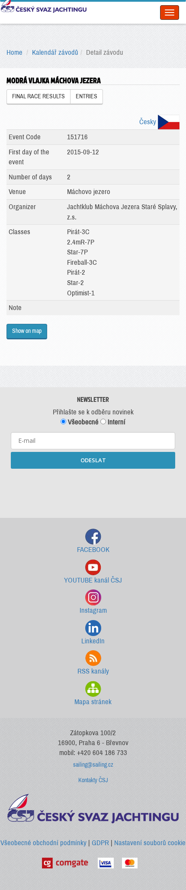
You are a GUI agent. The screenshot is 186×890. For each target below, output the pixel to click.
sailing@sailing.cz (93, 765)
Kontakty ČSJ (93, 780)
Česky (148, 121)
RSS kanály (93, 671)
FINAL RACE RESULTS (38, 96)
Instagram (93, 610)
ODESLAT (93, 460)
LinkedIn (93, 641)
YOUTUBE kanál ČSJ (93, 580)
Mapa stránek (93, 701)
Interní (115, 422)
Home (14, 52)
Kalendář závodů (55, 52)
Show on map (27, 331)
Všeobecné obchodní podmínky (43, 842)
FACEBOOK (93, 549)
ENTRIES (86, 96)
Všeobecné (82, 422)
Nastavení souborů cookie (150, 842)
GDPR (100, 842)
